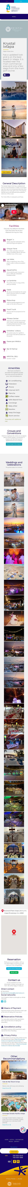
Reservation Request (14, 968)
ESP (7, 1)
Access (20, 1179)
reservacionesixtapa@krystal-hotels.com (13, 993)
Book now (14, 972)
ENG (21, 1)
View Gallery (6, 172)
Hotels (12, 1139)
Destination (19, 1139)
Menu (14, 16)
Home (6, 1139)
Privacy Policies (10, 1179)
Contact (16, 1141)
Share (7, 75)
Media (11, 1141)
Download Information (14, 444)
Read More (5, 1088)
